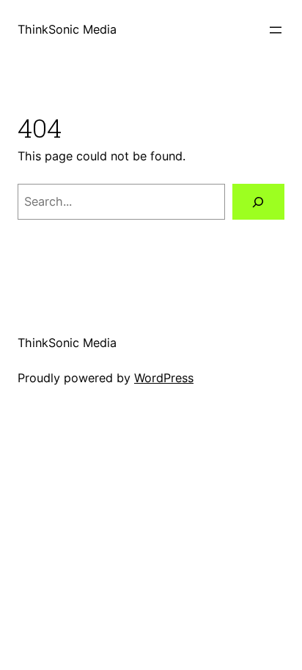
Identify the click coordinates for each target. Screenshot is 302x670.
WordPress (164, 378)
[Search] (258, 202)
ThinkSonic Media (67, 29)
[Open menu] (275, 30)
